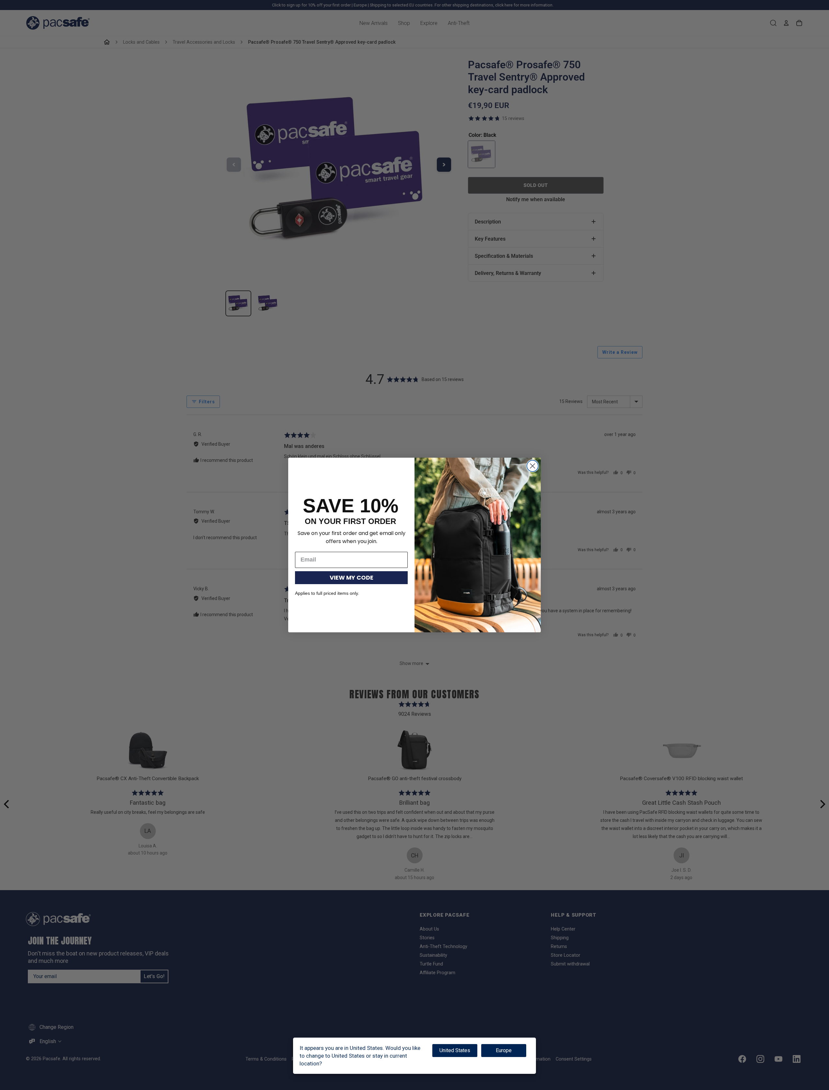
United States (454, 1050)
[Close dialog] (532, 466)
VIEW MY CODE (351, 577)
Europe (504, 1050)
